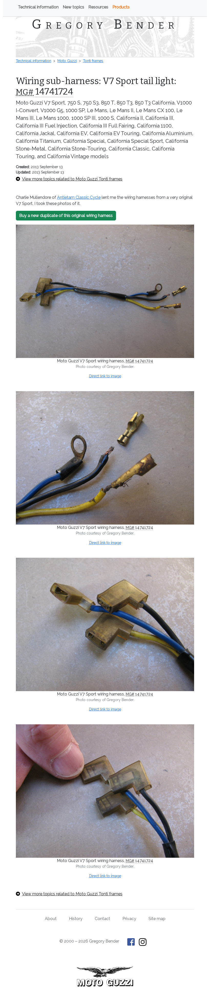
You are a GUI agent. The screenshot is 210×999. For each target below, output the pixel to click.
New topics (73, 7)
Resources (98, 7)
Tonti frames (93, 61)
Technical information (38, 7)
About (51, 918)
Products (121, 7)
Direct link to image (105, 376)
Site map (157, 918)
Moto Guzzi (67, 61)
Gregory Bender (105, 24)
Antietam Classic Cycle (79, 197)
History (75, 918)
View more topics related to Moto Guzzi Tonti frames (72, 179)
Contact (102, 918)
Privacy (129, 918)
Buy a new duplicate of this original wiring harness (66, 215)
